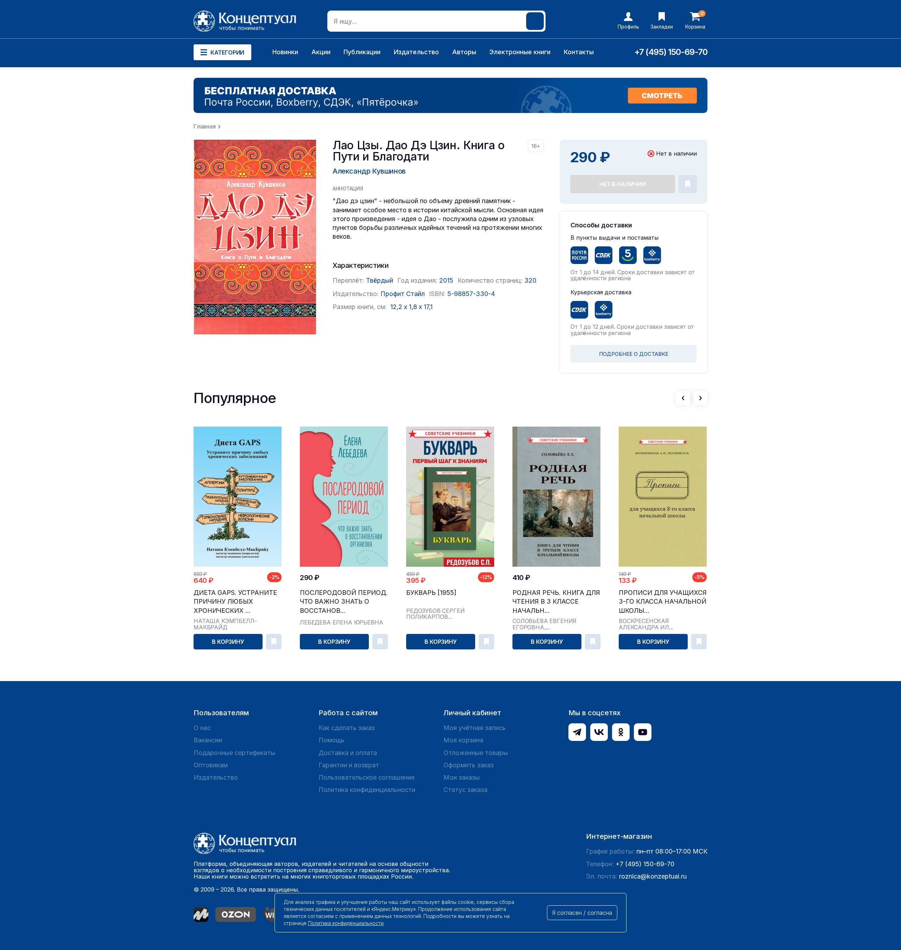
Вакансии (208, 740)
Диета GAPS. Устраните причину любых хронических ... (235, 601)
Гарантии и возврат (349, 765)
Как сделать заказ (347, 727)
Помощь (332, 740)
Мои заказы (461, 777)
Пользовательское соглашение (367, 777)
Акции (320, 52)
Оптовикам (211, 765)
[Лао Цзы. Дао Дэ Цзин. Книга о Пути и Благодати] (255, 237)
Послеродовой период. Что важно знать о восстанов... (344, 601)
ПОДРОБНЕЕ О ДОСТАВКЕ (633, 354)
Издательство (416, 52)
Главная (205, 126)
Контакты (579, 52)
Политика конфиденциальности (367, 789)
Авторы (464, 52)
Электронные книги (519, 52)
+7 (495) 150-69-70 (670, 52)
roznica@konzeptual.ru (653, 876)
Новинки (285, 52)
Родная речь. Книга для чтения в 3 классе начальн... (556, 601)
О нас (202, 727)
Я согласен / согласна (582, 912)
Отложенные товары (475, 752)
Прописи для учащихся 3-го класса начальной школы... (663, 601)
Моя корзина (463, 740)
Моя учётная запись (474, 727)
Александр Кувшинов (369, 171)
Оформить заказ (468, 765)
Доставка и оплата (348, 752)
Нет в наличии (622, 184)
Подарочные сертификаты (234, 752)
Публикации (362, 52)
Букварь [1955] (431, 592)
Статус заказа (465, 789)
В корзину (228, 641)
